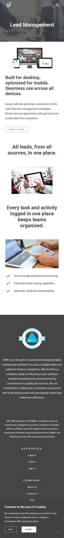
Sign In (32, 468)
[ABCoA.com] (32, 338)
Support (32, 455)
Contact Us (32, 493)
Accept (30, 529)
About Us (32, 487)
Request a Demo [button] (16, 129)
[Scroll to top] (58, 532)
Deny (12, 529)
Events (32, 461)
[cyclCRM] (13, 4)
